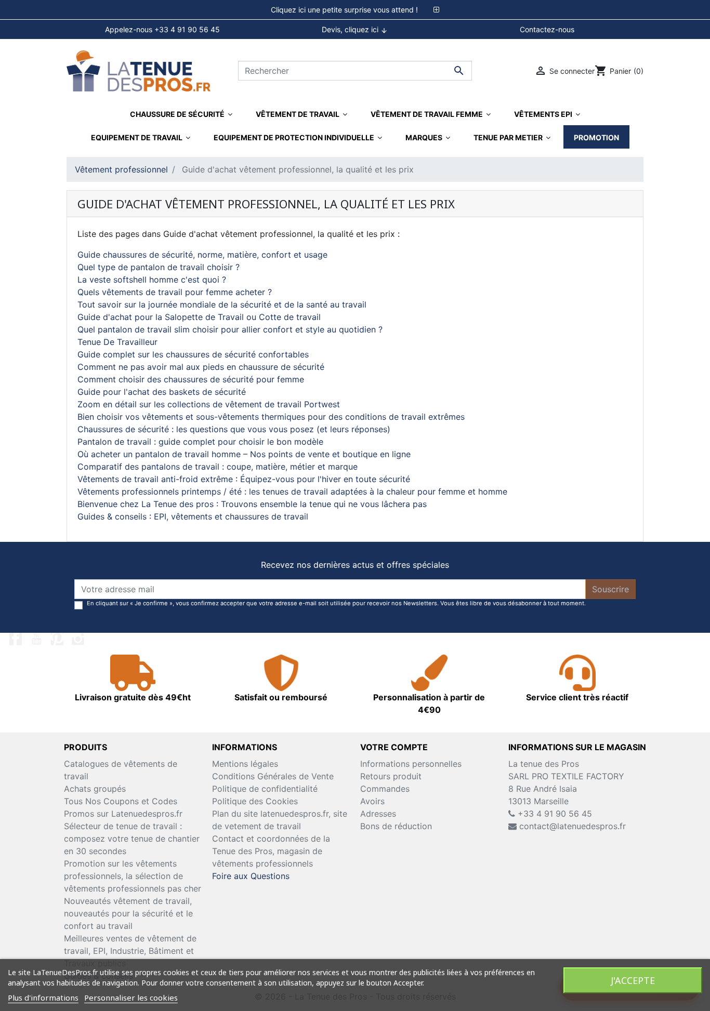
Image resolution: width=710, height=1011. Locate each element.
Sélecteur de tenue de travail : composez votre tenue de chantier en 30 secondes (132, 838)
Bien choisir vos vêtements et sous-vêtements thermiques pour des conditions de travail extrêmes (271, 416)
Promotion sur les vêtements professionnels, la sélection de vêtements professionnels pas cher (132, 876)
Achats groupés (95, 788)
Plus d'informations (43, 997)
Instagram (78, 639)
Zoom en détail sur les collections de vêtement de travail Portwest (208, 404)
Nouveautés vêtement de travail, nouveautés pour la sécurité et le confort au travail (128, 913)
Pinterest (57, 639)
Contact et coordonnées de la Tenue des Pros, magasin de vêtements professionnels (271, 851)
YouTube (36, 639)
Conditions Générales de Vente (273, 776)
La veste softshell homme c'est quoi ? (151, 279)
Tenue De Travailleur (117, 342)
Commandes (385, 788)
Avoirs (372, 801)
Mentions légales (245, 764)
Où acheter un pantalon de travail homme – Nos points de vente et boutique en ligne (244, 454)
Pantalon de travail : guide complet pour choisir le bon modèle (200, 441)
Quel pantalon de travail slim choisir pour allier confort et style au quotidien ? (230, 329)
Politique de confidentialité (265, 788)
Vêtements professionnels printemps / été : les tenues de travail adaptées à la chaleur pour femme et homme (292, 491)
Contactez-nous (547, 29)
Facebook (15, 639)
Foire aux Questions (251, 876)
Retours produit (391, 776)
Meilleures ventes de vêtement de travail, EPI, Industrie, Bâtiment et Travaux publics (130, 950)
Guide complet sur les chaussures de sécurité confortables (193, 354)
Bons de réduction (396, 826)
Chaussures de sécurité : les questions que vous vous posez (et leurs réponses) (233, 429)
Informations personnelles (411, 764)
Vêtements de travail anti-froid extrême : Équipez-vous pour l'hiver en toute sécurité (243, 479)
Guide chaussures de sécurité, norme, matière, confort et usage (202, 254)
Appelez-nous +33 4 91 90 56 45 (162, 29)
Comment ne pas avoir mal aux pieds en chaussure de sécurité (200, 367)
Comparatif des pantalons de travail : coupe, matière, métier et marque (217, 466)
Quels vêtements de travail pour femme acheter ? (174, 292)
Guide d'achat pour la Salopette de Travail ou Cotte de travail (199, 317)
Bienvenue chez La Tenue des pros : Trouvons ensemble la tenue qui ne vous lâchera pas (252, 504)
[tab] (355, 10)
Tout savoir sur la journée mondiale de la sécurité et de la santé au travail (221, 304)
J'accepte (633, 980)
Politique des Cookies (255, 801)
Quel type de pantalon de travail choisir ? (158, 267)
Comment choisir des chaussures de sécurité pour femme (190, 379)
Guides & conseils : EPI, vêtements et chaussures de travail (192, 516)
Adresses (378, 813)
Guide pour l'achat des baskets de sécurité (161, 392)
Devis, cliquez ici (355, 29)
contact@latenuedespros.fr (572, 826)
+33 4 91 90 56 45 (553, 813)
